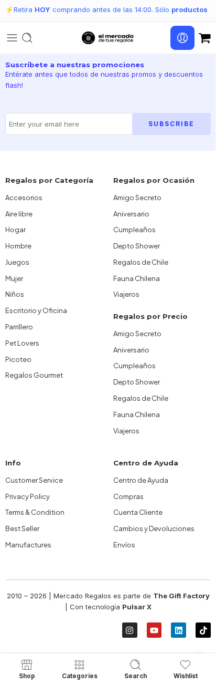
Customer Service (34, 480)
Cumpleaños (134, 229)
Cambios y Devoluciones (154, 528)
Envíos (124, 545)
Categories (80, 676)
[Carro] (205, 38)
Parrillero (19, 327)
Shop (27, 676)
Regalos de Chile (140, 262)
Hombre (18, 246)
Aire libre (19, 214)
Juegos (17, 262)
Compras (128, 496)
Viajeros (126, 294)
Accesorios (23, 197)
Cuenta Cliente (138, 512)
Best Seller (22, 528)
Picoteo (18, 359)
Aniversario (131, 214)
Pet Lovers (22, 343)
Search (135, 676)
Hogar (15, 229)
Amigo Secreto (137, 197)
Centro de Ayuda (140, 480)
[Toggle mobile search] (27, 38)
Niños (14, 294)
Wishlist (186, 676)
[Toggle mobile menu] (12, 38)
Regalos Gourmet (34, 375)
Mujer (14, 278)
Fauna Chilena (136, 278)
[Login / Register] (182, 38)
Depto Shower (136, 246)
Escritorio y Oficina (36, 310)
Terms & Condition (34, 512)
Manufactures (28, 545)
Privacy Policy (27, 496)
